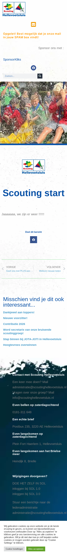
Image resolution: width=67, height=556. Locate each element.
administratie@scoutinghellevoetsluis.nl (39, 387)
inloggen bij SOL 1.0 (26, 488)
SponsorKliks (12, 59)
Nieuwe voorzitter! (15, 318)
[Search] (39, 76)
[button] (33, 239)
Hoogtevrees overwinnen (19, 344)
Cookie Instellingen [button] (14, 549)
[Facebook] (33, 67)
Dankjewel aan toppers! (18, 312)
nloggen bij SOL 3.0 (26, 494)
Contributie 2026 (14, 324)
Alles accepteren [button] (35, 549)
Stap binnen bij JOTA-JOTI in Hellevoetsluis (32, 339)
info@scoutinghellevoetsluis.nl (33, 397)
